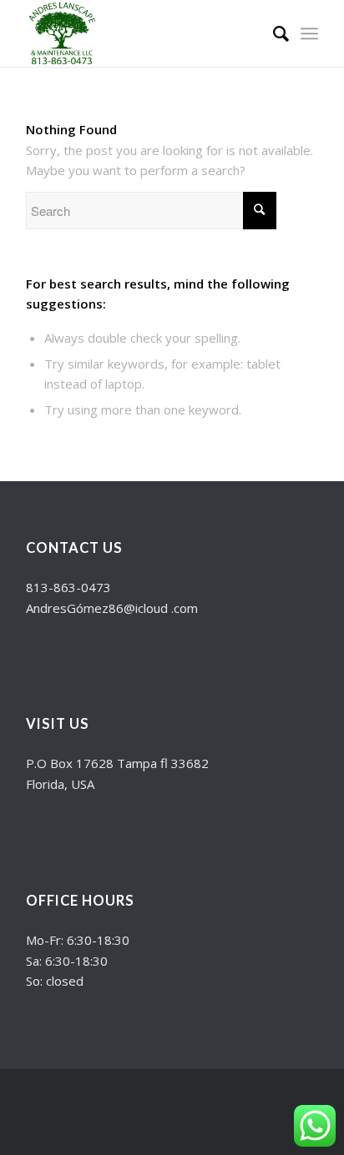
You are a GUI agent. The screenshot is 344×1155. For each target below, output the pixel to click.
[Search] (272, 33)
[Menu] (309, 33)
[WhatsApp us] (315, 1126)
